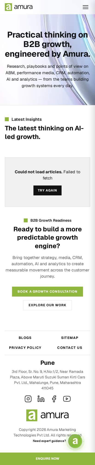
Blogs (25, 338)
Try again (47, 190)
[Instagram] (28, 399)
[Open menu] (85, 7)
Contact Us (69, 347)
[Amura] (19, 7)
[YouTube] (67, 399)
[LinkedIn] (41, 399)
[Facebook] (54, 399)
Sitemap (70, 338)
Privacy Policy (25, 347)
